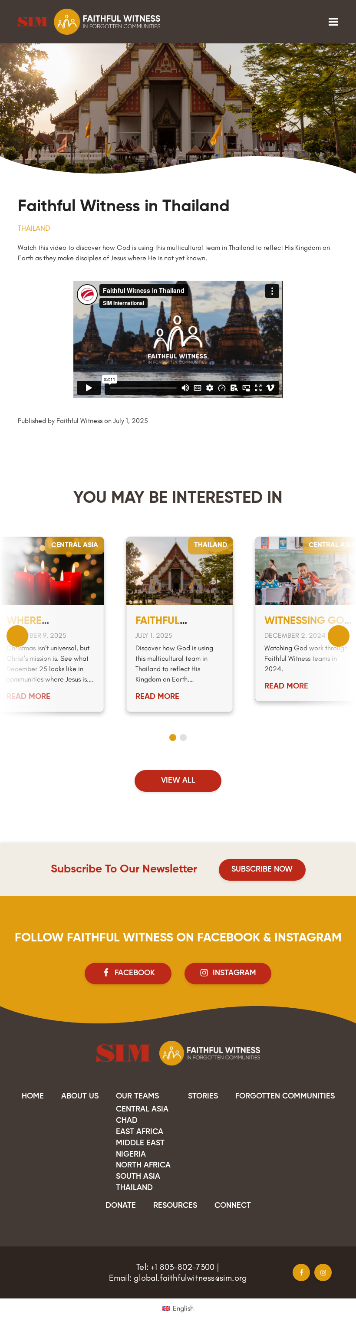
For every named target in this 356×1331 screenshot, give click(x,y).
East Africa (139, 1132)
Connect (232, 1206)
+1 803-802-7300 (182, 1267)
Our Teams (137, 1096)
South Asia (138, 1176)
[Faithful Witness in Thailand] (179, 570)
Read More (28, 697)
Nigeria (131, 1154)
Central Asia (74, 545)
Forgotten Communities (285, 1096)
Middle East (140, 1143)
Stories (203, 1096)
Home (33, 1096)
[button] (333, 22)
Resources (175, 1206)
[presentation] (17, 636)
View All (178, 780)
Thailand (34, 228)
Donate (120, 1206)
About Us (80, 1096)
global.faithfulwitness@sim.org (190, 1277)
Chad (127, 1120)
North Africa (143, 1165)
